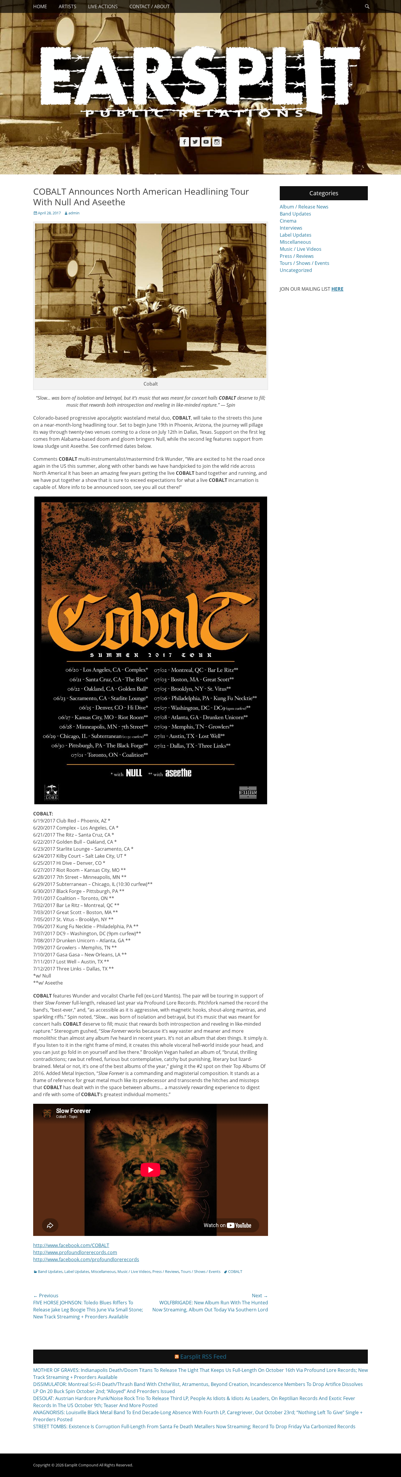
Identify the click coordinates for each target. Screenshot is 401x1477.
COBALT (235, 1271)
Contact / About (149, 6)
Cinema (288, 221)
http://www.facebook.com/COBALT (71, 1245)
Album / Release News (304, 206)
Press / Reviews (165, 1271)
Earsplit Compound (81, 1465)
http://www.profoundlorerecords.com (75, 1252)
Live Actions (103, 6)
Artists (67, 6)
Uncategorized (296, 270)
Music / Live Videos (134, 1271)
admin (74, 213)
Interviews (291, 228)
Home (40, 6)
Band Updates (50, 1271)
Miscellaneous (103, 1271)
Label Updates (76, 1271)
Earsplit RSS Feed (203, 1356)
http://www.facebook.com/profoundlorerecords (86, 1259)
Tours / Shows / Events (200, 1271)
